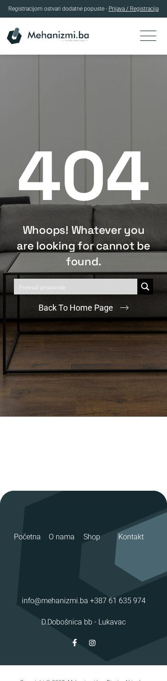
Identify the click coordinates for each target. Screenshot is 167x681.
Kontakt (131, 536)
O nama (62, 536)
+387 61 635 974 (118, 600)
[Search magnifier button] (145, 286)
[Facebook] (75, 642)
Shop (92, 536)
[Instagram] (92, 642)
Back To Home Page (76, 307)
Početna (27, 536)
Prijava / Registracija (134, 9)
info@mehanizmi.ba (55, 600)
